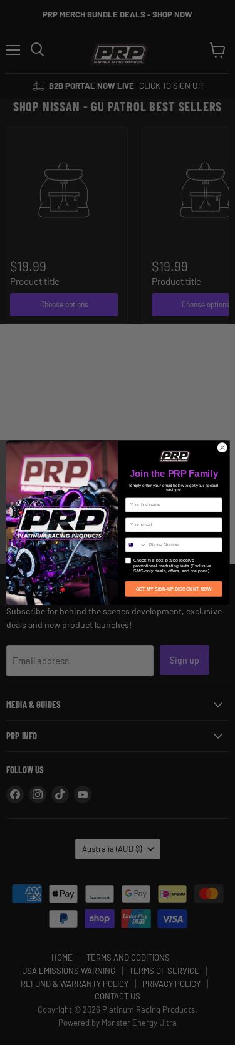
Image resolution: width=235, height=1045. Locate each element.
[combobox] (135, 544)
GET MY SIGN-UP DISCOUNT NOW (173, 588)
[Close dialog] (222, 447)
